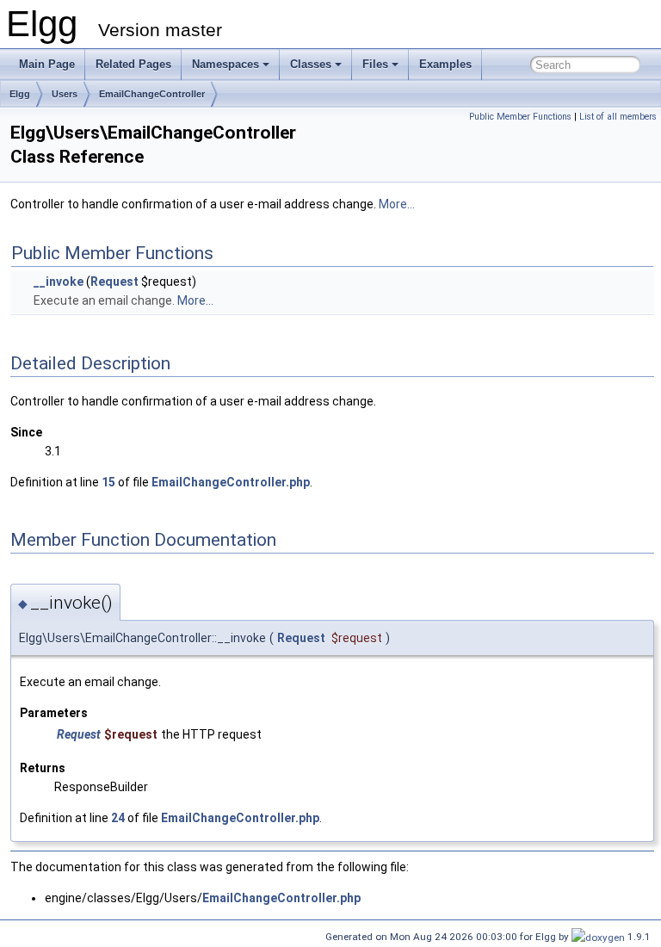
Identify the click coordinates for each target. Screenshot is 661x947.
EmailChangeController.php (230, 482)
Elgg (19, 94)
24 (118, 818)
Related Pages (133, 64)
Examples (445, 64)
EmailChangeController (152, 94)
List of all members (618, 116)
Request (114, 281)
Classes (310, 64)
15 (108, 482)
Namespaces (225, 64)
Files (375, 64)
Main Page (47, 64)
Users (64, 94)
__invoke (58, 281)
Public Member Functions (520, 116)
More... (397, 204)
